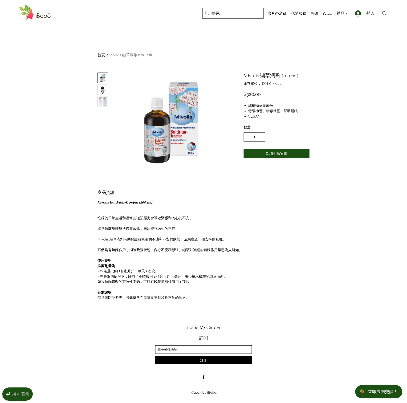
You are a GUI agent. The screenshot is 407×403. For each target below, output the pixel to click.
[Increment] (261, 137)
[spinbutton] (254, 137)
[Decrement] (247, 137)
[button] (384, 12)
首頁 (101, 55)
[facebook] (203, 377)
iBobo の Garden (204, 327)
